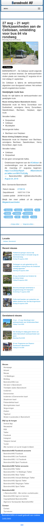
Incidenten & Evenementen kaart (16, 396)
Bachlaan (8, 210)
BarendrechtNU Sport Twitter (14, 486)
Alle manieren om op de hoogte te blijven (19, 447)
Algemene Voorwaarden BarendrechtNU (18, 502)
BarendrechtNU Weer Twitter (14, 475)
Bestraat (18, 210)
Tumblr (6, 444)
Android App (8, 423)
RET (18, 217)
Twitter (6, 432)
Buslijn (8, 213)
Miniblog (7, 379)
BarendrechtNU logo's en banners (16, 496)
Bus (38, 210)
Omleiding (9, 217)
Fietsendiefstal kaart (11, 402)
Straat (34, 217)
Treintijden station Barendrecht (15, 388)
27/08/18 (21, 189)
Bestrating (29, 210)
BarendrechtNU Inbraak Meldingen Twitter (19, 477)
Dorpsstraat (28, 213)
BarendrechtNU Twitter (12, 469)
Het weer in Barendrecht (13, 385)
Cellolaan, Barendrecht (9, 241)
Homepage (8, 367)
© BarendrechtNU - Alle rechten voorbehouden (21, 493)
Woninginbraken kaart (12, 405)
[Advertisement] (24, 15)
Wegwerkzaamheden (11, 202)
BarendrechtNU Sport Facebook (15, 462)
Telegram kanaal (10, 441)
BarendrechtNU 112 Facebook (15, 459)
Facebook (7, 435)
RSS (5, 429)
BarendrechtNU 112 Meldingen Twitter (18, 472)
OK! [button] (22, 525)
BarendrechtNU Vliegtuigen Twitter (16, 483)
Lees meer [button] (6, 518)
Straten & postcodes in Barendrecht (17, 417)
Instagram (7, 438)
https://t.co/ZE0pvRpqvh (14, 170)
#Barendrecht (36, 170)
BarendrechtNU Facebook (13, 453)
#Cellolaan (34, 162)
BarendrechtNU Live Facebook (15, 456)
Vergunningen (9, 408)
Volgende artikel (28, 224)
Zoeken (6, 411)
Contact (6, 508)
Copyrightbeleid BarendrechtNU (15, 499)
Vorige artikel (15, 224)
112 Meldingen (9, 376)
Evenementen (9, 393)
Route (26, 217)
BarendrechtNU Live (11, 382)
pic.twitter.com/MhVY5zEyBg (16, 173)
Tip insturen (8, 511)
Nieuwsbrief (8, 426)
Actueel (6, 370)
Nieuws (6, 373)
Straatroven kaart (10, 399)
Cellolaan (17, 213)
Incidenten (7, 390)
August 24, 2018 (11, 178)
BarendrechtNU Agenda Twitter (15, 480)
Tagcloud (7, 414)
